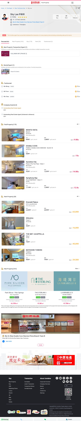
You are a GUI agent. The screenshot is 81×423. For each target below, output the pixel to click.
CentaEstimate (28, 388)
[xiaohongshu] (71, 378)
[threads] (67, 378)
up (16, 303)
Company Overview (45, 384)
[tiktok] (67, 381)
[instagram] (64, 378)
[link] (3, 8)
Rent (10, 399)
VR (9, 395)
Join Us (42, 388)
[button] (76, 8)
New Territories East (20, 8)
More (77, 268)
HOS (10, 386)
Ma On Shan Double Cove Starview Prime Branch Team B (28, 22)
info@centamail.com (68, 413)
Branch (42, 386)
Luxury (10, 390)
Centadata (27, 381)
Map (10, 397)
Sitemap (42, 393)
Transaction (28, 378)
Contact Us (43, 390)
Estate (10, 402)
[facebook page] (57, 378)
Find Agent (10, 8)
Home (3, 8)
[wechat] (64, 381)
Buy (10, 378)
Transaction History (29, 386)
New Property (12, 381)
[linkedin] (71, 381)
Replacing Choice (13, 388)
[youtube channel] (60, 378)
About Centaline (45, 378)
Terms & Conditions (53, 415)
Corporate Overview (45, 381)
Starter (10, 393)
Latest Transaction (29, 384)
